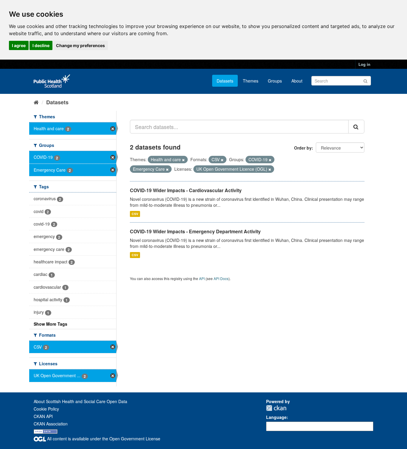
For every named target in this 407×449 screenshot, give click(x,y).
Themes (250, 81)
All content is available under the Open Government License (103, 439)
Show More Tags (50, 324)
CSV (135, 214)
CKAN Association (51, 424)
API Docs (221, 278)
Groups (275, 81)
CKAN (276, 408)
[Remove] (183, 159)
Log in (364, 64)
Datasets (225, 81)
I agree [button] (19, 45)
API (202, 278)
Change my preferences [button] (80, 45)
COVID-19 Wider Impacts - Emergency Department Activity (195, 231)
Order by (303, 148)
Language (276, 417)
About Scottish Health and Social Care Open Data (80, 401)
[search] (356, 126)
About (296, 81)
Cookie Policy (46, 409)
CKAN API (43, 416)
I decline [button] (40, 45)
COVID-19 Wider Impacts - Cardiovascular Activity (186, 190)
